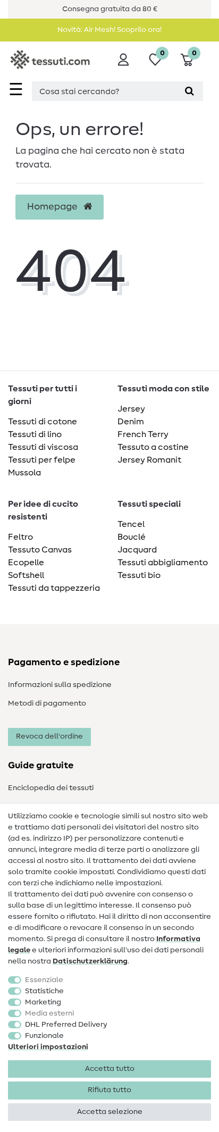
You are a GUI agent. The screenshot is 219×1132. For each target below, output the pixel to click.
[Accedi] (123, 59)
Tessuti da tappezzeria (54, 588)
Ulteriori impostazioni (48, 1047)
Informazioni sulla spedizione (60, 685)
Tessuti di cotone (42, 421)
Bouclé (131, 537)
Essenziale (44, 980)
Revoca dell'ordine (49, 736)
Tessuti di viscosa (43, 447)
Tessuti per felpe (41, 460)
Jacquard (137, 550)
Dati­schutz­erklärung (90, 961)
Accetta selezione (109, 1112)
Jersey (131, 409)
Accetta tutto (109, 1068)
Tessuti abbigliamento (162, 562)
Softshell (26, 575)
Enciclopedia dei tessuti (51, 788)
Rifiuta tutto (109, 1090)
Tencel (131, 524)
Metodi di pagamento (47, 703)
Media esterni (49, 1013)
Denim (130, 421)
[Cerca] (189, 91)
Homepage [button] (53, 207)
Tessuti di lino (35, 434)
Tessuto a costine (153, 447)
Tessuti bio (139, 575)
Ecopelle (26, 562)
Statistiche (44, 991)
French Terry (143, 434)
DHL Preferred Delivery (66, 1024)
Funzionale (44, 1035)
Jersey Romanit (149, 460)
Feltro (20, 537)
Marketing (43, 1002)
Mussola (24, 472)
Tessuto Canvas (40, 550)
